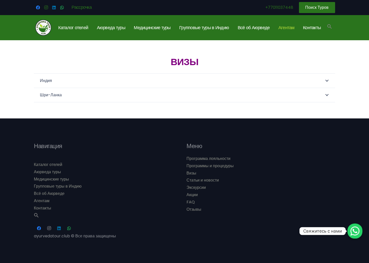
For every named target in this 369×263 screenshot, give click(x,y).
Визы (191, 173)
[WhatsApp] (62, 8)
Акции (192, 195)
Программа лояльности (208, 158)
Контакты (42, 208)
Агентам (41, 201)
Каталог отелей (48, 164)
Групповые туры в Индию (58, 186)
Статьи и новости (203, 180)
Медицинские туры (51, 179)
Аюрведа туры (47, 172)
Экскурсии (196, 187)
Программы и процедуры (210, 166)
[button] (329, 27)
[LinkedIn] (54, 8)
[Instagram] (46, 8)
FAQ (191, 202)
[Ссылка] (43, 27)
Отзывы (194, 209)
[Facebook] (38, 8)
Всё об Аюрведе (49, 193)
